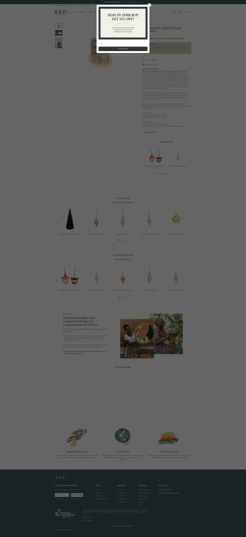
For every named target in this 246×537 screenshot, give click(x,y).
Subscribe (123, 49)
